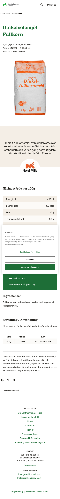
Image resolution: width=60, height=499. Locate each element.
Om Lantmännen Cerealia (30, 412)
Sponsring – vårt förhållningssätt (30, 442)
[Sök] (41, 4)
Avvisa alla (30, 259)
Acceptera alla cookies (30, 267)
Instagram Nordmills (28, 474)
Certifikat (30, 425)
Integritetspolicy (17, 492)
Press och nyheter (30, 434)
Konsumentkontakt (30, 417)
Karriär (30, 429)
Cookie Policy (30, 492)
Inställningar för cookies (30, 252)
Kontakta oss (30, 465)
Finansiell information (30, 438)
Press (30, 421)
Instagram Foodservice (28, 478)
